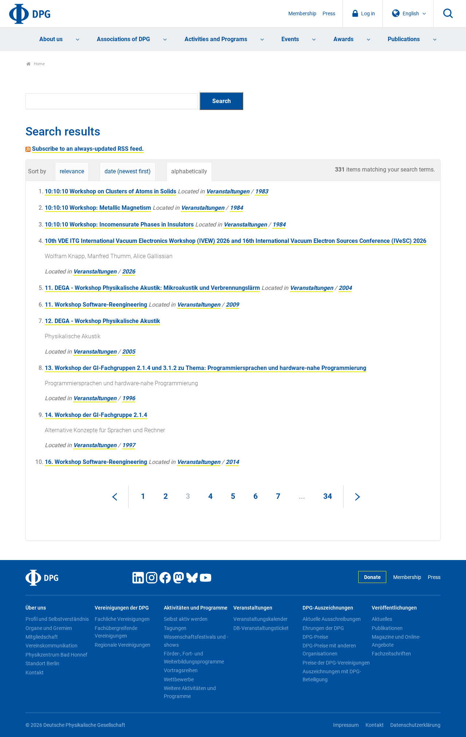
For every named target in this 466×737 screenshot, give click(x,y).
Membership (302, 14)
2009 (232, 304)
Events (290, 39)
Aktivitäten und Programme (196, 608)
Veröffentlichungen (394, 608)
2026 (128, 271)
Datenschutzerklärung (415, 725)
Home (39, 64)
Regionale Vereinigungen (122, 645)
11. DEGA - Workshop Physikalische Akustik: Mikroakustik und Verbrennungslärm (152, 287)
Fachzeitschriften (391, 654)
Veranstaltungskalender (260, 619)
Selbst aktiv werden (186, 619)
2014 (232, 461)
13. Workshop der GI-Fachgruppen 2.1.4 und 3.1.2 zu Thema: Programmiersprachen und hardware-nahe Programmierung (205, 367)
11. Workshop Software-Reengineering (96, 304)
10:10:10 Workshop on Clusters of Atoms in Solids (110, 191)
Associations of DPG (123, 39)
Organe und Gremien (48, 628)
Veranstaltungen (227, 191)
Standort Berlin (42, 663)
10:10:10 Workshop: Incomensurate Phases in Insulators (119, 224)
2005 (128, 351)
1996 (128, 398)
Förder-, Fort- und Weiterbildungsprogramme (194, 658)
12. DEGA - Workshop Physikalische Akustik (102, 321)
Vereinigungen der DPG (122, 608)
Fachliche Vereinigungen (122, 619)
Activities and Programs (216, 39)
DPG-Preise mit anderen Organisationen (329, 650)
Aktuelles (382, 619)
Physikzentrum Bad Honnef (56, 655)
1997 (128, 445)
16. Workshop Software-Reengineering (96, 461)
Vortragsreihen (181, 670)
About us (51, 39)
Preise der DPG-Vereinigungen (336, 663)
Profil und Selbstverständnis (57, 619)
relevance (72, 171)
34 (327, 496)
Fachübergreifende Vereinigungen (116, 632)
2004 (345, 287)
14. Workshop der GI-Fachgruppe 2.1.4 (96, 414)
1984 (236, 207)
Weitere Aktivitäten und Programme (190, 692)
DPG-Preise (315, 637)
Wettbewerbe (179, 679)
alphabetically (189, 171)
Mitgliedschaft (41, 637)
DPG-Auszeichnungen (328, 608)
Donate (372, 577)
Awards (343, 39)
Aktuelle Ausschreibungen (332, 619)
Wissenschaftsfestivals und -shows (196, 641)
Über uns (35, 608)
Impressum (346, 725)
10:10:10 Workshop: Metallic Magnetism (98, 207)
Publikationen (387, 628)
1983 (261, 191)
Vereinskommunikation (51, 646)
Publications (404, 39)
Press (329, 14)
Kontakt (34, 672)
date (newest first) (127, 171)
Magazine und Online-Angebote (396, 641)
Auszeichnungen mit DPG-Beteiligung (332, 675)
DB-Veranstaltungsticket (261, 628)
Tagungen (175, 628)
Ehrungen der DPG (323, 628)
